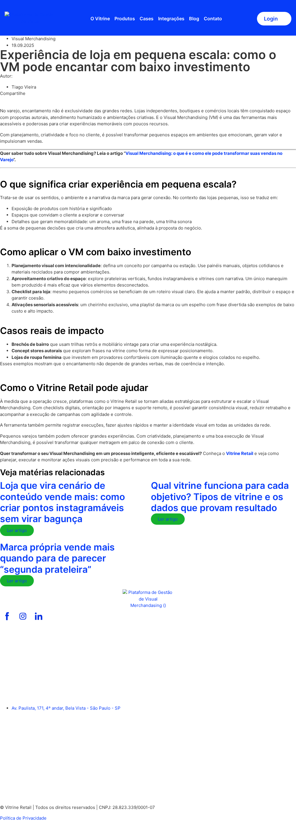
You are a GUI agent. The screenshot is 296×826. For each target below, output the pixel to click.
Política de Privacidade (23, 818)
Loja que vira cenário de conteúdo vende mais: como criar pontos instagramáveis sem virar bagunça (62, 502)
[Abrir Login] (281, 19)
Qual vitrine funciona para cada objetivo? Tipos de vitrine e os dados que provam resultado (220, 496)
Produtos (124, 18)
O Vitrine (100, 18)
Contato (213, 18)
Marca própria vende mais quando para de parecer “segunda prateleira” (57, 558)
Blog (194, 18)
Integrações (171, 18)
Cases (146, 18)
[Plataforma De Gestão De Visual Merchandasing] (7, 616)
